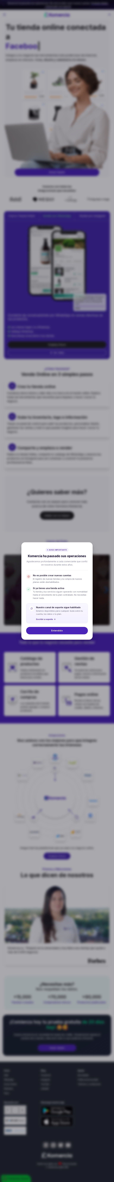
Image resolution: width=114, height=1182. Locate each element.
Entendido (57, 630)
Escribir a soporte (44, 619)
